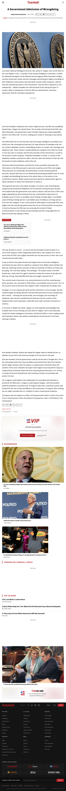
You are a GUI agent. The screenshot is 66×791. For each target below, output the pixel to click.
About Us (25, 740)
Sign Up (60, 780)
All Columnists (48, 733)
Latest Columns (5, 721)
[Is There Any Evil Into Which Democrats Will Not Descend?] (33, 664)
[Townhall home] (8, 705)
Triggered (4, 743)
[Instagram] (32, 705)
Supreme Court (26, 733)
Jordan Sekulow (7, 523)
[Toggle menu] (3, 2)
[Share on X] (36, 14)
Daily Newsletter (48, 746)
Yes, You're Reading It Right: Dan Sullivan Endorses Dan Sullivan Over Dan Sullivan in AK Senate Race (32, 485)
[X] (28, 705)
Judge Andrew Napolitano (18, 14)
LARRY (3, 740)
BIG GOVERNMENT (6, 411)
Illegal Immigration (27, 730)
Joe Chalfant (6, 488)
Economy (25, 724)
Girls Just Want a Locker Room (13, 599)
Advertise (25, 743)
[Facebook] (35, 705)
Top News (4, 715)
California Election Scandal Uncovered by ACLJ (17, 521)
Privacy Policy (14, 785)
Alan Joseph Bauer (49, 727)
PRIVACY (15, 411)
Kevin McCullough (49, 721)
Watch (3, 724)
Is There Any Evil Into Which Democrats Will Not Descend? (23, 613)
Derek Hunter (7, 557)
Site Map (37, 785)
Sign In (48, 705)
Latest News (4, 718)
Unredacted (4, 746)
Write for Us (26, 752)
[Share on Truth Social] (40, 14)
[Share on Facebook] (43, 14)
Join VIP (61, 705)
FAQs (54, 705)
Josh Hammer (48, 730)
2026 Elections (26, 715)
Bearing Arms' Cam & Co (7, 749)
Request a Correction (29, 785)
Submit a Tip (26, 749)
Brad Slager (47, 724)
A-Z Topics (26, 711)
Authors (4, 733)
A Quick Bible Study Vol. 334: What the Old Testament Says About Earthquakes (31, 606)
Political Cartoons (6, 727)
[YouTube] (38, 705)
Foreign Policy (26, 727)
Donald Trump (26, 721)
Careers (25, 746)
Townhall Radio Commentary (9, 752)
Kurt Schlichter (48, 715)
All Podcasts (5, 755)
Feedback (20, 785)
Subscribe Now (41, 435)
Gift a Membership (49, 743)
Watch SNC (47, 749)
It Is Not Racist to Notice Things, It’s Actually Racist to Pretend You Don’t (25, 555)
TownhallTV (4, 730)
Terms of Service (5, 785)
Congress (25, 718)
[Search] (63, 2)
